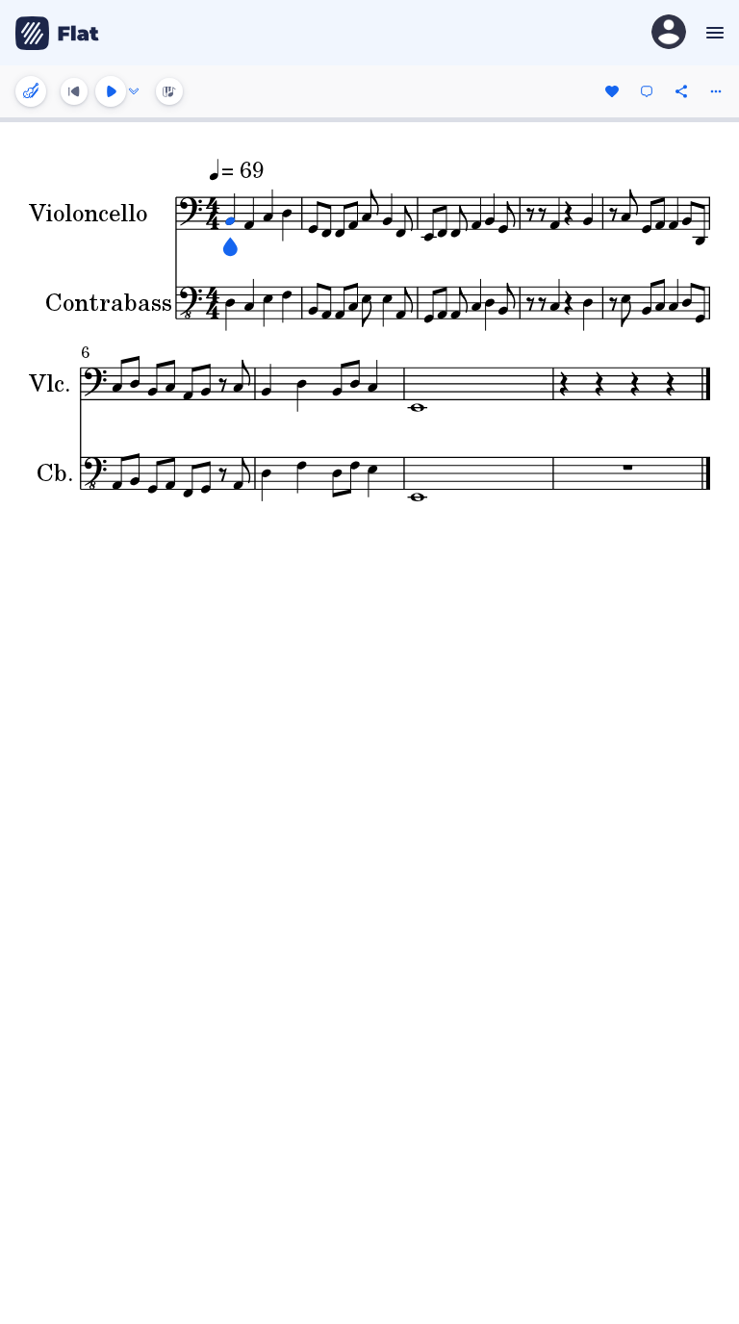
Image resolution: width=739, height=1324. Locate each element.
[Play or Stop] (110, 91)
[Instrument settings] (30, 91)
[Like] (612, 91)
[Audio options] (133, 91)
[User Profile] (668, 33)
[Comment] (646, 91)
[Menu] (712, 32)
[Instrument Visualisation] (169, 91)
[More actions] (716, 91)
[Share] (681, 91)
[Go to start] (74, 91)
